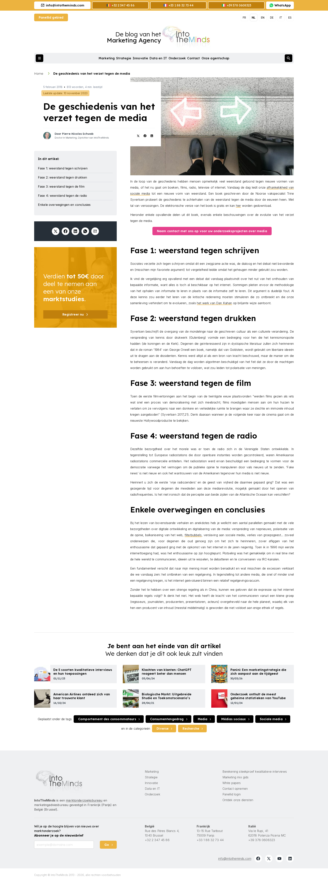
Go (106, 845)
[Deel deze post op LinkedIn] (75, 231)
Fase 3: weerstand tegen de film (61, 186)
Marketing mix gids (235, 777)
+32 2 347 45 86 (157, 840)
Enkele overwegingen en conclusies (64, 205)
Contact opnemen (235, 788)
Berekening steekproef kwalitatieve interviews (254, 771)
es (290, 17)
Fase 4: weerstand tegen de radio (62, 195)
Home (39, 73)
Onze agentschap (215, 58)
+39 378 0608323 (261, 840)
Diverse (163, 728)
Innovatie (140, 58)
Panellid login (231, 794)
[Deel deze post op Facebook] (65, 231)
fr (244, 17)
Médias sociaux (233, 719)
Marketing (107, 58)
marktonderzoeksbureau (84, 800)
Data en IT (158, 58)
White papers (231, 783)
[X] (269, 858)
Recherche (191, 728)
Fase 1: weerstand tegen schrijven (63, 168)
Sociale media (271, 719)
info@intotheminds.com (234, 858)
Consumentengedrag (167, 719)
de (272, 17)
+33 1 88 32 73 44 (210, 840)
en (262, 17)
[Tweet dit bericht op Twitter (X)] (55, 231)
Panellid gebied (51, 17)
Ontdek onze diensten (237, 800)
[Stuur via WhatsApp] (85, 231)
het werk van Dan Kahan (214, 303)
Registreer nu (73, 314)
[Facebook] (258, 858)
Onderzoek (177, 58)
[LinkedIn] (290, 858)
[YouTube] (279, 858)
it (281, 17)
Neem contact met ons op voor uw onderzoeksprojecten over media (212, 231)
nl (253, 17)
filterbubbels (193, 535)
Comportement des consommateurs (107, 719)
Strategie (123, 58)
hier (238, 206)
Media (202, 719)
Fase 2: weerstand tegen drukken (62, 177)
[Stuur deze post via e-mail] (95, 231)
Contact (193, 58)
